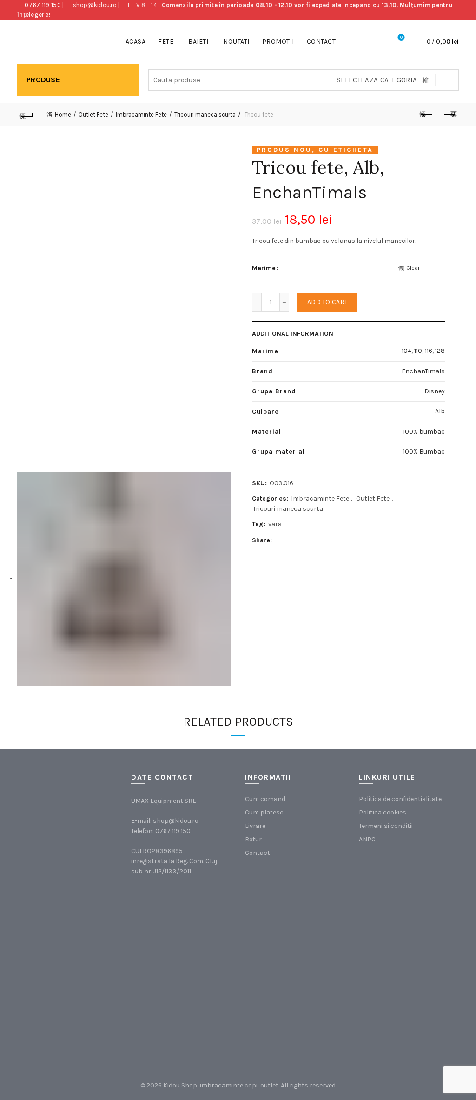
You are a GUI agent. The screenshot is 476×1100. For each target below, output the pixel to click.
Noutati (236, 42)
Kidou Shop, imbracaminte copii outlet (220, 1085)
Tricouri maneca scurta (205, 114)
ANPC (367, 839)
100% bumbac (424, 432)
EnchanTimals (309, 192)
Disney (434, 391)
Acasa (136, 42)
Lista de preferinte (401, 37)
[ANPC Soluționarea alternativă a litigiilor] (405, 903)
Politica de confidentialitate (400, 799)
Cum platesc (264, 812)
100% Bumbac (424, 452)
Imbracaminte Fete (141, 114)
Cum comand (265, 799)
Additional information (292, 334)
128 (440, 351)
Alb (440, 411)
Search (447, 80)
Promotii (278, 42)
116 (428, 351)
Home (63, 114)
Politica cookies (382, 812)
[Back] (26, 114)
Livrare (255, 826)
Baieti (198, 42)
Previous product (426, 114)
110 (418, 351)
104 (406, 351)
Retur (253, 839)
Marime (264, 268)
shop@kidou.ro (95, 4)
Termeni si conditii (386, 826)
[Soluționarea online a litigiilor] (405, 996)
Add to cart (327, 302)
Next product (449, 114)
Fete (165, 42)
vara (275, 524)
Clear (413, 268)
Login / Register (376, 42)
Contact (321, 42)
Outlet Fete (93, 114)
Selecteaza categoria (377, 80)
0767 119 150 (43, 4)
